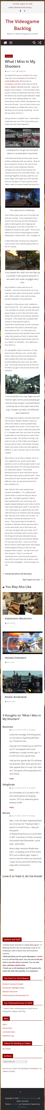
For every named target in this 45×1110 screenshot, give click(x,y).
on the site (38, 959)
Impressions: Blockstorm (18, 618)
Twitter (5, 1071)
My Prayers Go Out (31, 579)
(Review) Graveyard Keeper (13, 984)
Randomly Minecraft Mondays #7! (16, 995)
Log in (5, 1024)
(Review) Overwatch (15, 657)
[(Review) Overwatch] (22, 633)
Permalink (32, 730)
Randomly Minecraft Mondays (18, 574)
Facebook (33, 1068)
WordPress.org (8, 1036)
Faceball (21, 78)
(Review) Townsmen (10, 991)
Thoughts (9, 56)
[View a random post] (39, 42)
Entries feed (7, 1028)
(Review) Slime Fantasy (23, 7)
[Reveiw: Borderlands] (22, 672)
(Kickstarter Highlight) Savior (13, 988)
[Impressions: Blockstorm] (22, 594)
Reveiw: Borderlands (16, 697)
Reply (11, 778)
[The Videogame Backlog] (5, 42)
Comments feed (9, 1032)
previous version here (16, 965)
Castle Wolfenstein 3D (13, 81)
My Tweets (7, 1049)
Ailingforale (22, 71)
